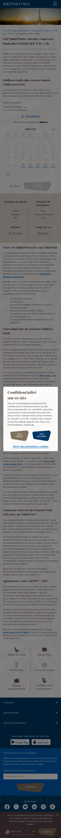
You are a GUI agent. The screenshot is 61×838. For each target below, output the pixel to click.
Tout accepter (41, 435)
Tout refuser (19, 435)
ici (32, 425)
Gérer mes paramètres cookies (30, 447)
